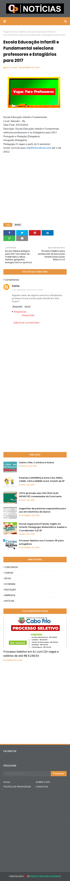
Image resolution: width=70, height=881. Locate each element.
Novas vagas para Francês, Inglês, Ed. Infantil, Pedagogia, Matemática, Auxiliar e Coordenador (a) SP (43, 527)
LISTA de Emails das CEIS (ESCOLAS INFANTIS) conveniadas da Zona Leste (40, 495)
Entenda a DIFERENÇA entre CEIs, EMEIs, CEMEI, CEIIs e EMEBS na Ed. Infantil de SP (42, 479)
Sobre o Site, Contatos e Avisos (36, 462)
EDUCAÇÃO (10, 589)
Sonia (15, 286)
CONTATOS (42, 786)
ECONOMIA (10, 584)
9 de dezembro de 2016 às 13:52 (27, 290)
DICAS (8, 578)
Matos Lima (11, 67)
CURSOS (9, 572)
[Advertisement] (30, 162)
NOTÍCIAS (9, 600)
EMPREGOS (10, 595)
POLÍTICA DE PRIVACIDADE (17, 786)
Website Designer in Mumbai (45, 876)
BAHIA (23, 31)
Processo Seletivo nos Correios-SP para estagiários (41, 542)
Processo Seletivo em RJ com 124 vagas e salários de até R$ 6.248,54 (31, 654)
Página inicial (10, 31)
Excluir (27, 306)
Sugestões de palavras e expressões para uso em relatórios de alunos (42, 510)
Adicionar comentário (26, 322)
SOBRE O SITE (43, 782)
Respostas (20, 311)
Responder (17, 306)
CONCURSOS (11, 567)
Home (6, 782)
